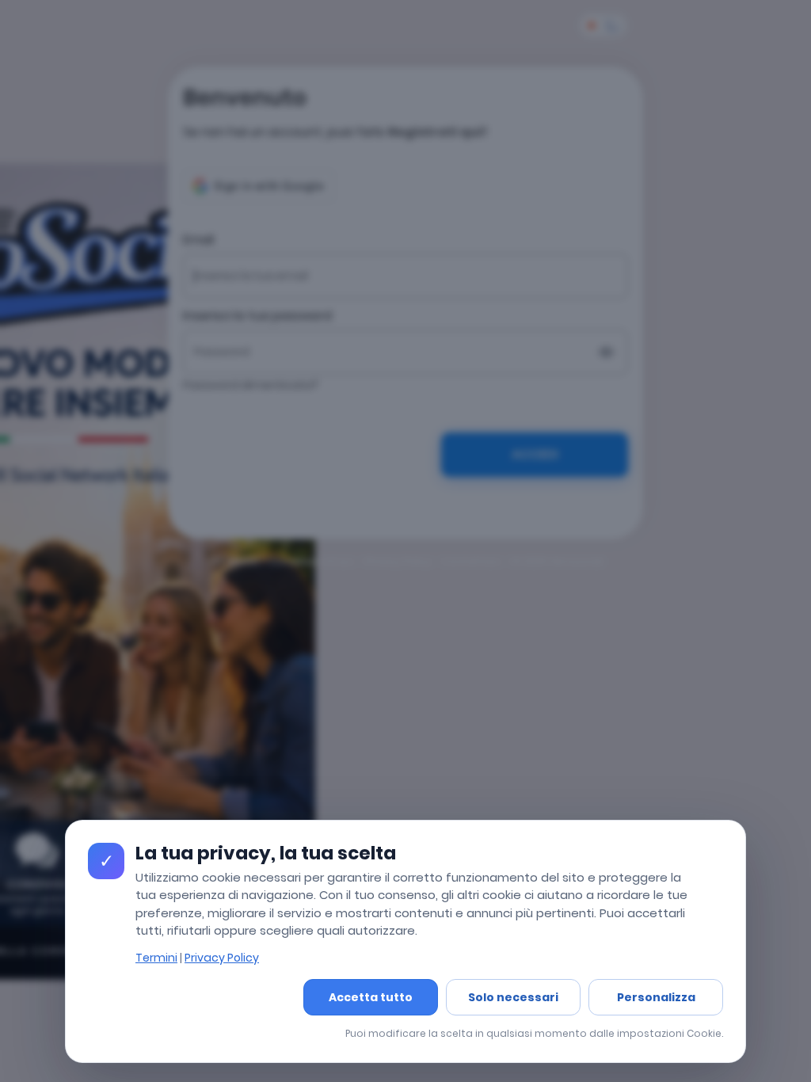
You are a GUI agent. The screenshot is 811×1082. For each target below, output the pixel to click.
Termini (156, 958)
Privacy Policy (222, 958)
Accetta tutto (371, 997)
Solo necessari (513, 997)
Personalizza (656, 997)
